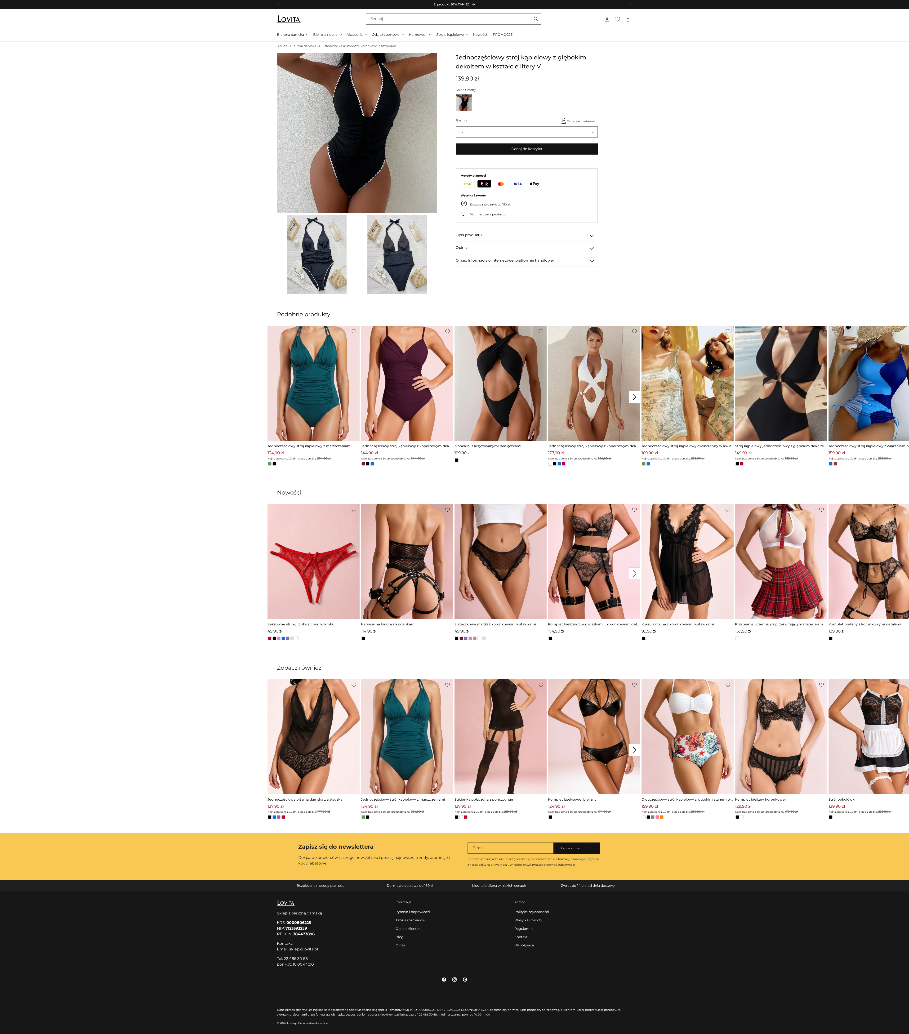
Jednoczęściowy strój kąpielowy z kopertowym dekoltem (406, 446)
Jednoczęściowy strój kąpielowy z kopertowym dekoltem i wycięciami (593, 446)
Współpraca (524, 945)
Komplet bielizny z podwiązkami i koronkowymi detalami (594, 624)
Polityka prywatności (531, 912)
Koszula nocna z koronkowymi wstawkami (678, 624)
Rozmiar (462, 120)
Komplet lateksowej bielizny (572, 799)
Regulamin (523, 929)
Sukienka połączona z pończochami (484, 799)
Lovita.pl (292, 1023)
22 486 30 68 (296, 958)
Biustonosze (328, 46)
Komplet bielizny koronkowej (760, 799)
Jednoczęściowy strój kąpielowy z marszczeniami (309, 446)
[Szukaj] (536, 19)
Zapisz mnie (570, 848)
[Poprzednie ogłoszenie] (278, 4)
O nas (400, 945)
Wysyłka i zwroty (528, 920)
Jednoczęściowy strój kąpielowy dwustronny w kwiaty (687, 446)
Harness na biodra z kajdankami (388, 624)
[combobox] (453, 19)
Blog (400, 937)
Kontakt (521, 937)
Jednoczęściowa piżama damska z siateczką (304, 799)
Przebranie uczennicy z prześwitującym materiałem (779, 624)
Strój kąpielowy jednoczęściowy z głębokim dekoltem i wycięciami (779, 446)
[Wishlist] (617, 19)
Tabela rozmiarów (581, 121)
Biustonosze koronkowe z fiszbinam (368, 46)
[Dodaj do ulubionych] (354, 331)
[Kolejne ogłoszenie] (630, 4)
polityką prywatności (493, 864)
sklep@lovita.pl (303, 949)
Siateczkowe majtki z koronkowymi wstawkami (495, 624)
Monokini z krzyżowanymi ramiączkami (487, 446)
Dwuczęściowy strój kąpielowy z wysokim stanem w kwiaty (686, 799)
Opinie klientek (408, 929)
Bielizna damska (303, 46)
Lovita (282, 46)
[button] (292, 35)
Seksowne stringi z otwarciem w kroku (300, 624)
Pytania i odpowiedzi (413, 912)
